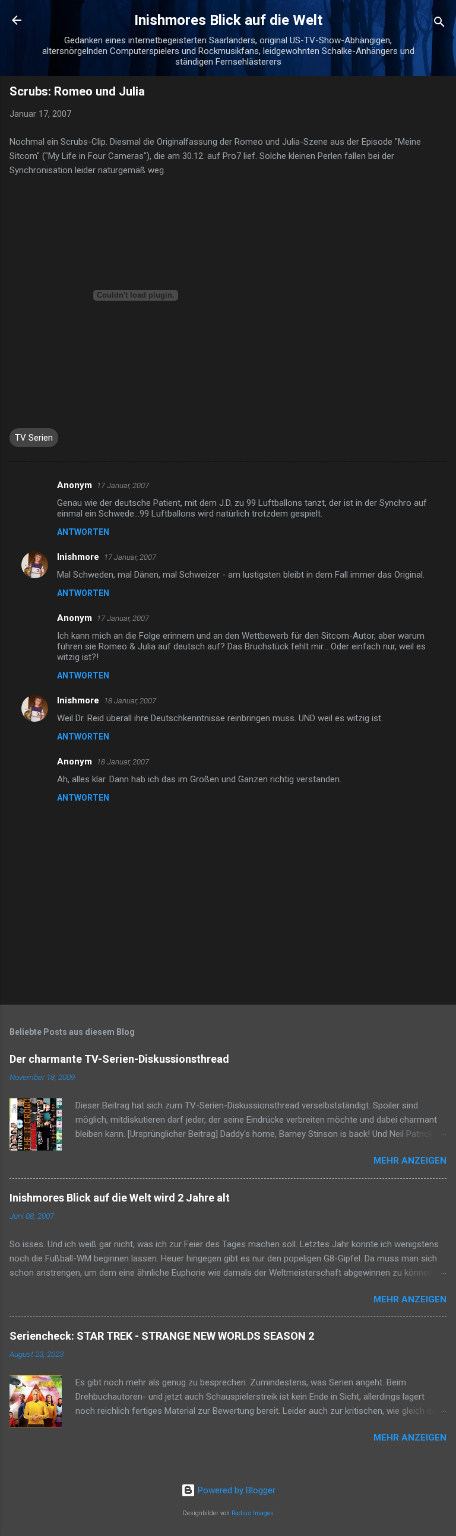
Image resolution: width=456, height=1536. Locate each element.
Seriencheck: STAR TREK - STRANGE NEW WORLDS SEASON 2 (162, 1336)
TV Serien (34, 437)
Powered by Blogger (235, 1490)
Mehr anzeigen (409, 1160)
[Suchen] (439, 24)
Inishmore (78, 557)
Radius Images (253, 1513)
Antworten (83, 532)
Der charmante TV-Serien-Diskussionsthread (119, 1059)
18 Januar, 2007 (130, 700)
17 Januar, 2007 (123, 485)
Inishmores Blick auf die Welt (228, 20)
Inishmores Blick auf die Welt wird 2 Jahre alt (120, 1197)
